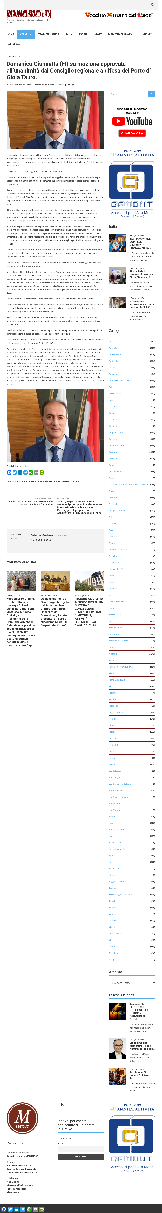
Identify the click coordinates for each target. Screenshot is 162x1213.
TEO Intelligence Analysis (120, 894)
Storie (112, 875)
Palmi (111, 660)
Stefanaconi (114, 868)
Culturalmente (116, 471)
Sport (98, 34)
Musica (112, 647)
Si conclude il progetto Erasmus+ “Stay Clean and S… (141, 274)
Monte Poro (114, 634)
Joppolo (112, 588)
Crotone (113, 458)
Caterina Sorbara (22, 84)
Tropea (112, 907)
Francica (113, 556)
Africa (111, 341)
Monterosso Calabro (118, 640)
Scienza (112, 816)
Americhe (113, 373)
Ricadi (112, 725)
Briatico (112, 400)
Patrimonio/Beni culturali (121, 666)
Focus (112, 543)
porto (58, 481)
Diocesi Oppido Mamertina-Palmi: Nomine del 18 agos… (142, 1045)
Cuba (111, 465)
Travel (112, 901)
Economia (113, 497)
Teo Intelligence (48, 34)
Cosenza (113, 439)
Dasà (111, 478)
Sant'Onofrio (115, 809)
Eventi (112, 530)
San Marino (114, 803)
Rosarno (113, 751)
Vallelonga (114, 914)
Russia (112, 757)
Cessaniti (113, 426)
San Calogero (115, 770)
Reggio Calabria (116, 712)
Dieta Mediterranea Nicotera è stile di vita (128, 484)
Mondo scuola (115, 627)
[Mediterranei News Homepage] (22, 1118)
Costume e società (117, 445)
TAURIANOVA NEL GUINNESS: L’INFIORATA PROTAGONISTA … (140, 243)
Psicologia (113, 705)
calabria (16, 481)
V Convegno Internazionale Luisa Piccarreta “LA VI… (142, 304)
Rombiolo (113, 744)
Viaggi (112, 927)
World (112, 946)
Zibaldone (113, 953)
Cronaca (113, 452)
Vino (111, 940)
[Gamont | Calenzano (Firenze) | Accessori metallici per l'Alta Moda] (132, 182)
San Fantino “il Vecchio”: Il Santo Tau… (140, 1075)
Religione (113, 718)
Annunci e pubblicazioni (120, 380)
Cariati (112, 413)
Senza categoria (116, 829)
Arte (111, 387)
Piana (111, 673)
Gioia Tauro (49, 481)
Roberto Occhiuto (70, 481)
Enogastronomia (117, 510)
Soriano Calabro (116, 842)
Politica (112, 699)
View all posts (60, 535)
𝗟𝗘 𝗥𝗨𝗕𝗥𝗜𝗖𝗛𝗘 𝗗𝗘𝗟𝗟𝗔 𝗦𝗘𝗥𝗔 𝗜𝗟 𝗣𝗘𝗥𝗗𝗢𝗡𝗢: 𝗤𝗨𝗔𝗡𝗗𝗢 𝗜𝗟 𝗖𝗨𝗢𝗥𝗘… (140, 1013)
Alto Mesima (115, 354)
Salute (112, 764)
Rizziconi (113, 738)
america (112, 367)
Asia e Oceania (115, 393)
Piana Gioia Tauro (117, 679)
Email (61, 1143)
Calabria (25, 34)
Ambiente (113, 360)
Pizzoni (112, 692)
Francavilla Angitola (118, 549)
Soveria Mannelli (117, 848)
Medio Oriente (116, 614)
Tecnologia (114, 888)
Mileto (112, 621)
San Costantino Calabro (120, 783)
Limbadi (113, 608)
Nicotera (113, 653)
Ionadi (112, 575)
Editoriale (13, 44)
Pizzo (111, 686)
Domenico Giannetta (32, 481)
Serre (111, 835)
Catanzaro (114, 419)
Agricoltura (114, 347)
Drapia (112, 491)
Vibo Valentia (115, 933)
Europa (112, 523)
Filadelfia (113, 536)
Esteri (83, 34)
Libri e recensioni (117, 601)
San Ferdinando (116, 790)
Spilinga (112, 855)
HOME (10, 34)
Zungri (112, 959)
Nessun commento (44, 84)
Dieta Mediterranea (120, 34)
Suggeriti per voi (116, 881)
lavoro (112, 595)
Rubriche (144, 34)
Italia (68, 34)
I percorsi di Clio (116, 569)
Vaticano (113, 920)
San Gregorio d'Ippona (119, 796)
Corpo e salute (116, 432)
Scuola (112, 822)
